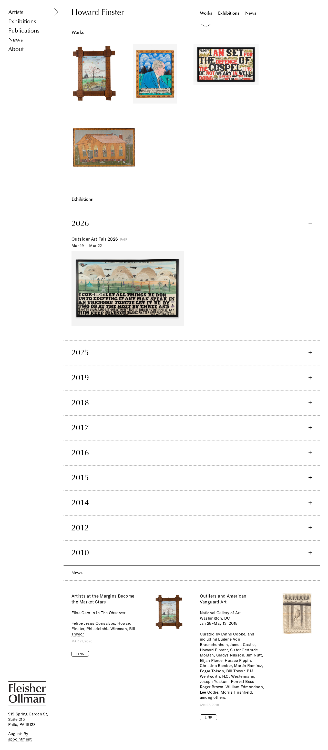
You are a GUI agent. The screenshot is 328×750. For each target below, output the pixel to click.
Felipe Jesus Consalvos (93, 623)
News (15, 40)
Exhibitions (22, 21)
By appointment (20, 736)
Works (206, 13)
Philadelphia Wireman (106, 628)
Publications (23, 30)
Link (80, 654)
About (16, 49)
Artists (15, 12)
